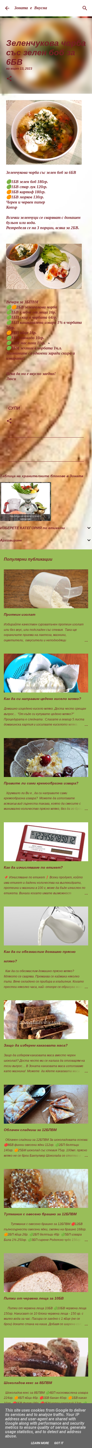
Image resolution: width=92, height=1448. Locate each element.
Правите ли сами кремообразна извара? (41, 783)
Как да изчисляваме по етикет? (33, 867)
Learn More (40, 1443)
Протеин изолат (19, 614)
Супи (14, 408)
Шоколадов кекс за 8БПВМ (28, 1383)
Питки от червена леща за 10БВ (34, 1298)
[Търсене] (85, 8)
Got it (58, 1443)
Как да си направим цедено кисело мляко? (42, 699)
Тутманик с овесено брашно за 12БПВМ (40, 1214)
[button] (9, 79)
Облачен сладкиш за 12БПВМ (30, 1130)
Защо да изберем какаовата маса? (36, 1045)
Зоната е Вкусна (30, 8)
